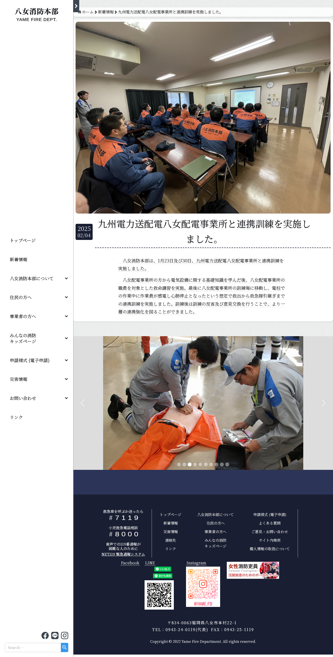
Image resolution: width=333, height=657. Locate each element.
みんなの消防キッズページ (215, 543)
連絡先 (170, 540)
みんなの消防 (25, 338)
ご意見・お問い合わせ (269, 531)
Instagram (196, 563)
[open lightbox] (203, 587)
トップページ (23, 240)
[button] (36, 278)
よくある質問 (270, 523)
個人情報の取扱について (270, 548)
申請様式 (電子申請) (29, 360)
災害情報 (18, 379)
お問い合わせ (23, 398)
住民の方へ (21, 297)
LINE (150, 563)
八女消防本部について (32, 278)
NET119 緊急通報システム (123, 554)
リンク (16, 417)
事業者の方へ (23, 316)
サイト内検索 (270, 540)
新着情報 (18, 259)
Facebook (130, 563)
